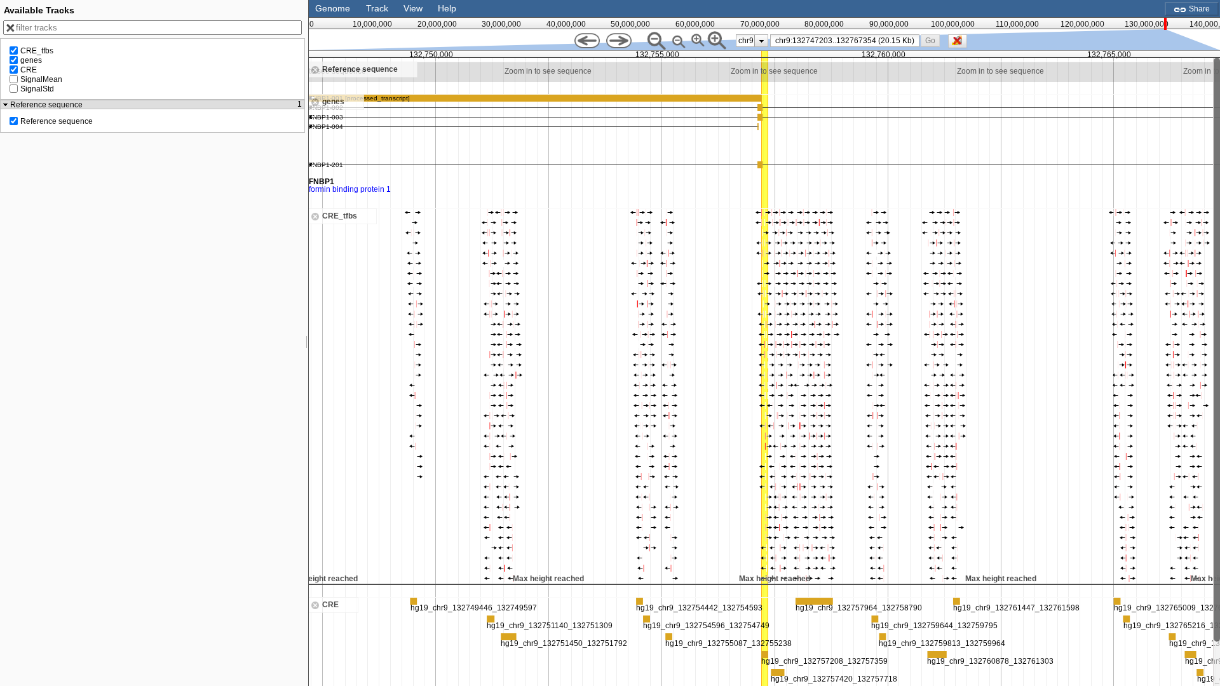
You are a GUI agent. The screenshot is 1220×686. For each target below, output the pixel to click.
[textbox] (847, 40)
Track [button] (377, 8)
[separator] (307, 343)
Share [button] (1198, 8)
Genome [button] (332, 8)
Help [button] (447, 8)
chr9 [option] (746, 40)
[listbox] (752, 40)
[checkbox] (960, 44)
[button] (930, 40)
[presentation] (761, 40)
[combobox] (844, 40)
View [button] (413, 8)
